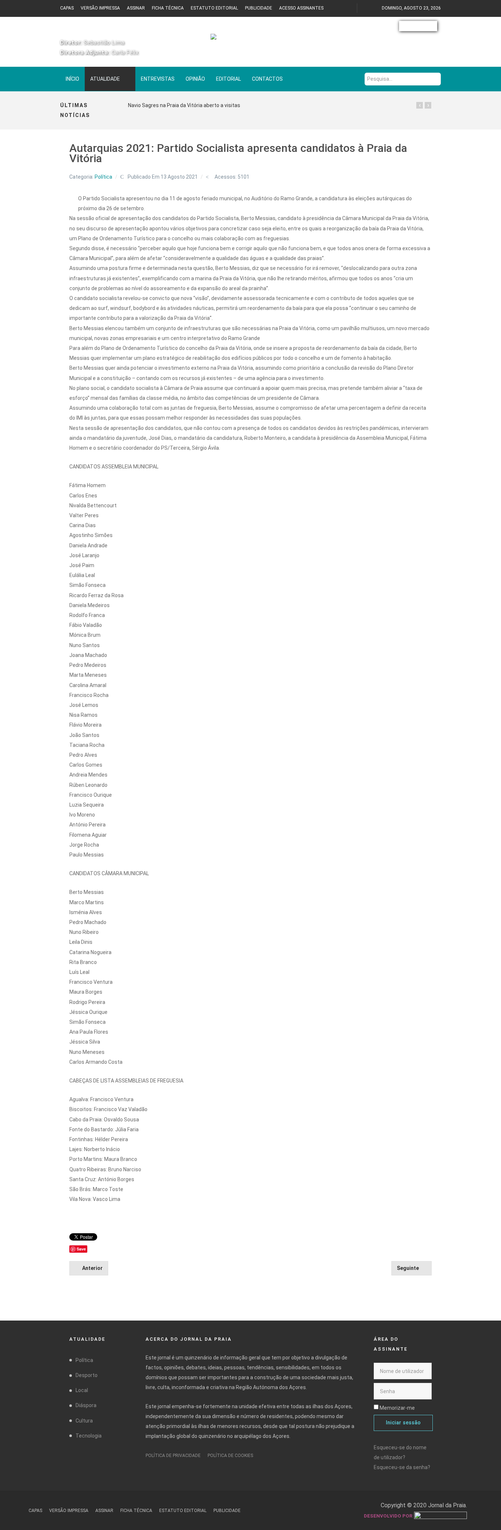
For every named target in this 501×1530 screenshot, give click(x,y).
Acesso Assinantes (301, 8)
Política (103, 177)
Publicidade (258, 8)
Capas (67, 8)
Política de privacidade (173, 1455)
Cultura (84, 1421)
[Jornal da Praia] (250, 40)
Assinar (136, 8)
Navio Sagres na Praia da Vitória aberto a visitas (184, 105)
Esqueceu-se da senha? (402, 1467)
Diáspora (86, 1405)
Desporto (87, 1375)
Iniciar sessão (403, 1423)
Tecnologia (89, 1436)
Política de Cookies (230, 1455)
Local (82, 1390)
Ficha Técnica (168, 8)
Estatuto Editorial (214, 8)
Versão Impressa (100, 8)
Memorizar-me (397, 1408)
